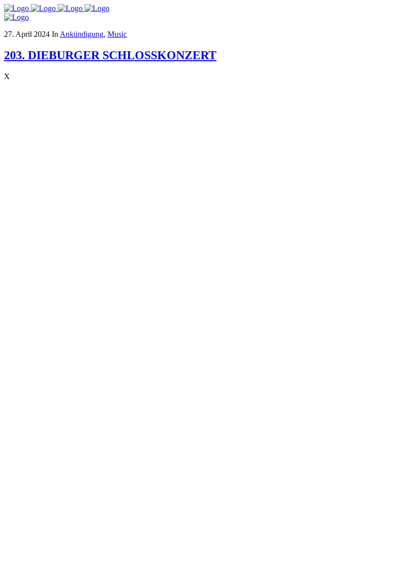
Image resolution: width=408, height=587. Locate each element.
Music (117, 34)
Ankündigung (81, 34)
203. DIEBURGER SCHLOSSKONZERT (110, 55)
